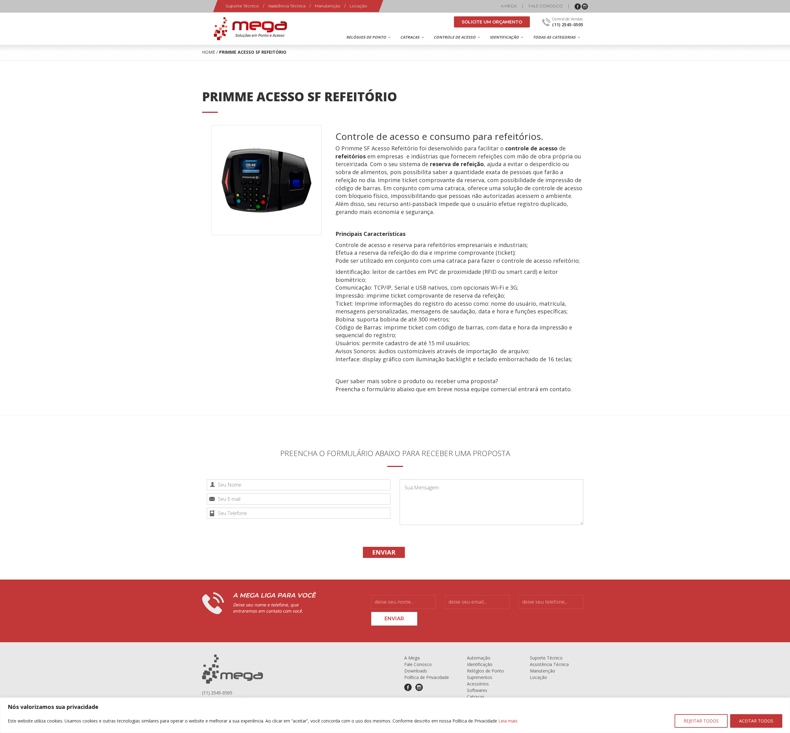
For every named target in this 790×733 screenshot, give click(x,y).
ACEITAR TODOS (756, 721)
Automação (478, 658)
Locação (358, 5)
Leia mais (508, 721)
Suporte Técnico (242, 5)
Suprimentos (479, 677)
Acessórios (478, 684)
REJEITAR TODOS (701, 721)
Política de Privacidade (426, 677)
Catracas (475, 697)
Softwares (477, 690)
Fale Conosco (546, 5)
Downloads (415, 671)
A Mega (509, 5)
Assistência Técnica (287, 5)
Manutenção (327, 5)
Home (208, 52)
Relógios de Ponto (485, 671)
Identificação (480, 664)
